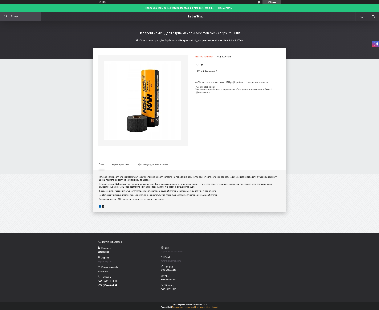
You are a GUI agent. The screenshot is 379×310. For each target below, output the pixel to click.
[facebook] (100, 207)
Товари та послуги (149, 40)
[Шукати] (6, 16)
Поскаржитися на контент (183, 307)
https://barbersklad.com (172, 251)
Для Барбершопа (168, 40)
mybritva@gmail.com (171, 261)
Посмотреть (225, 8)
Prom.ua (203, 304)
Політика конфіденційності (206, 307)
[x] (103, 207)
